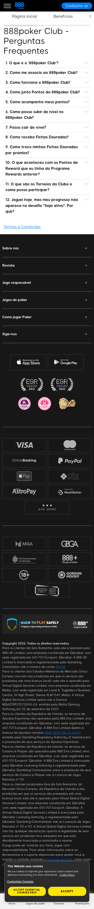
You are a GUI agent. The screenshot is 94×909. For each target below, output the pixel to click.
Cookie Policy (67, 874)
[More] (47, 507)
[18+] (24, 575)
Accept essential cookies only (26, 891)
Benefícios (63, 16)
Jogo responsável (16, 283)
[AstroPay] (24, 492)
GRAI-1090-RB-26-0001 (62, 732)
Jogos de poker (14, 300)
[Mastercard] (69, 445)
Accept (67, 891)
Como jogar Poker (17, 317)
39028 (60, 667)
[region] (47, 18)
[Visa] (24, 445)
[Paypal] (69, 461)
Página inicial (24, 16)
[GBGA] (70, 543)
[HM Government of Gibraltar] (24, 559)
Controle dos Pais (60, 859)
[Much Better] (69, 492)
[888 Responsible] (70, 559)
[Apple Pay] (24, 476)
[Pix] (69, 476)
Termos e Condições (22, 227)
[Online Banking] (24, 460)
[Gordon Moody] (69, 575)
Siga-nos (9, 334)
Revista (8, 265)
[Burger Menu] (7, 6)
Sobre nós (10, 248)
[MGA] (24, 543)
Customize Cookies (20, 881)
